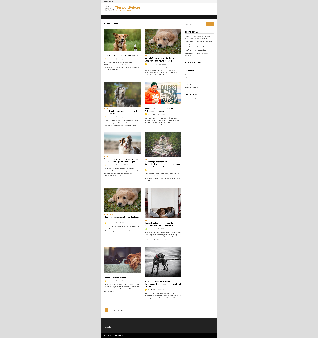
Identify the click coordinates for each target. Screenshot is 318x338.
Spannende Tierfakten (191, 87)
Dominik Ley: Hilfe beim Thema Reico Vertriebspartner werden (160, 109)
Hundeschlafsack (162, 17)
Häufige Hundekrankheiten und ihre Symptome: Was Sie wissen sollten (159, 224)
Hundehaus (120, 17)
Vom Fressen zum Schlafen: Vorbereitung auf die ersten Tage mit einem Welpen (121, 160)
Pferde (187, 81)
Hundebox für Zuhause (134, 17)
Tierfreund (112, 59)
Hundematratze (149, 17)
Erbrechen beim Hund (191, 99)
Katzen (111, 214)
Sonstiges (188, 84)
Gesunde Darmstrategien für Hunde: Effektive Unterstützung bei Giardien (159, 59)
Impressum (107, 324)
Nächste (120, 310)
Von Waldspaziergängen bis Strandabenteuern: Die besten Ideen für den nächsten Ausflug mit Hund (162, 164)
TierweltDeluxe (127, 7)
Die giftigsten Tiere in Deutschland (195, 50)
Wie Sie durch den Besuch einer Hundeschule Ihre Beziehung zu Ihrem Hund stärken (163, 284)
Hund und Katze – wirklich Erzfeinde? (119, 277)
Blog (172, 17)
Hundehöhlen (110, 17)
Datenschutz (108, 327)
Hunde (106, 53)
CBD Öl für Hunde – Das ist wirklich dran (121, 55)
